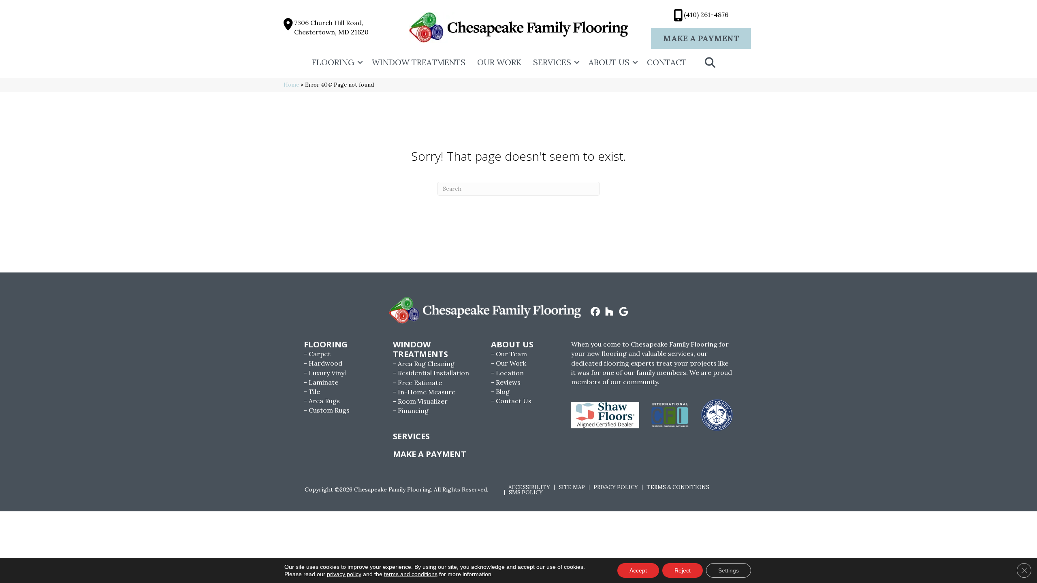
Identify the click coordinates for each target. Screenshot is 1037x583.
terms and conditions (410, 574)
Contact (667, 62)
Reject (682, 570)
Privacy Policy (615, 487)
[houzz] (609, 312)
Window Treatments (418, 62)
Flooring (333, 62)
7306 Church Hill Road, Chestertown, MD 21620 (331, 27)
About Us (609, 62)
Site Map (572, 487)
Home (291, 84)
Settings (728, 570)
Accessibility (529, 487)
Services (552, 62)
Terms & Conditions (678, 487)
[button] (360, 62)
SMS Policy (526, 492)
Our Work (499, 62)
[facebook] (595, 312)
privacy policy (344, 574)
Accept (638, 570)
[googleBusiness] (623, 312)
